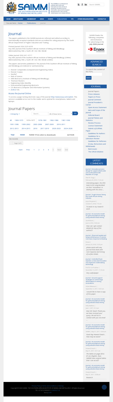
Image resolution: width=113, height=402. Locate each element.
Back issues (92, 149)
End (66, 150)
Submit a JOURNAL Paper (94, 129)
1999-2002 (26, 124)
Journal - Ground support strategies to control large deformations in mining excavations (94, 280)
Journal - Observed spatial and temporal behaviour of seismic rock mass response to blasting (96, 237)
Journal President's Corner (94, 103)
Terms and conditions (49, 386)
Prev (28, 150)
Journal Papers (93, 91)
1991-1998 (14, 124)
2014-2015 (26, 128)
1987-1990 (65, 120)
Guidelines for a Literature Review (93, 137)
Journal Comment (94, 99)
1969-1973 (19, 120)
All (11, 120)
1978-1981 (42, 120)
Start (21, 150)
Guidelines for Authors (96, 133)
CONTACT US (56, 390)
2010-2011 (61, 124)
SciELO (13, 90)
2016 (35, 128)
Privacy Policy (36, 386)
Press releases (94, 94)
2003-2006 (37, 124)
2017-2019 (44, 128)
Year (13, 135)
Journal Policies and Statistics (94, 119)
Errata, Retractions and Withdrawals (96, 145)
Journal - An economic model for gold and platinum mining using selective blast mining (95, 215)
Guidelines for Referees (97, 141)
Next (59, 150)
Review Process (94, 123)
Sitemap (61, 386)
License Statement (95, 126)
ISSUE (22, 135)
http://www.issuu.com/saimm (62, 97)
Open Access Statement (97, 107)
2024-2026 (68, 128)
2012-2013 (14, 128)
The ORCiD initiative (95, 152)
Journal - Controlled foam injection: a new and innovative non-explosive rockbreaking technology (96, 261)
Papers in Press (94, 97)
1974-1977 (30, 120)
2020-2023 (56, 128)
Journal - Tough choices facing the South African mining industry (96, 196)
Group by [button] (15, 114)
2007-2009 (49, 124)
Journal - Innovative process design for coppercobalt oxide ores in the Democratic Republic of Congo (96, 171)
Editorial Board (93, 115)
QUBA (50, 392)
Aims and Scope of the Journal (95, 111)
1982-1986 (54, 120)
